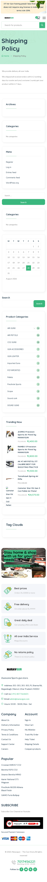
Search (6, 297)
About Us (5, 720)
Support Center (8, 744)
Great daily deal (23, 620)
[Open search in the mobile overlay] (23, 25)
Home (6, 56)
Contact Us (6, 739)
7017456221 (26, 861)
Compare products (33, 749)
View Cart (29, 725)
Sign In (28, 720)
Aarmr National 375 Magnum (10, 781)
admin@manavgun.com (19, 699)
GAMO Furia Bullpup (10, 795)
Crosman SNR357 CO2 (11, 765)
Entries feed (11, 172)
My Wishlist (30, 730)
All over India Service (26, 636)
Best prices (20, 588)
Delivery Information (10, 725)
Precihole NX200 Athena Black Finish (12, 789)
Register (9, 162)
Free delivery (21, 604)
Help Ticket (30, 739)
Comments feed (13, 177)
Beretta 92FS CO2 (9, 770)
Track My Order (32, 734)
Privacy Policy (7, 730)
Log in (8, 167)
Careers (4, 749)
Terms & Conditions (9, 734)
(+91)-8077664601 (19, 694)
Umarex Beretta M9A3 (11, 774)
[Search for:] (23, 195)
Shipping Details (32, 744)
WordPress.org (12, 183)
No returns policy (23, 652)
